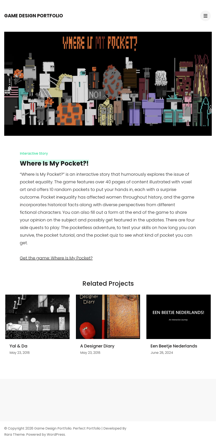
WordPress (56, 434)
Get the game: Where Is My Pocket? (56, 258)
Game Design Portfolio (33, 15)
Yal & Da (18, 346)
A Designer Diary (97, 346)
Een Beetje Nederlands (174, 346)
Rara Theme (14, 434)
